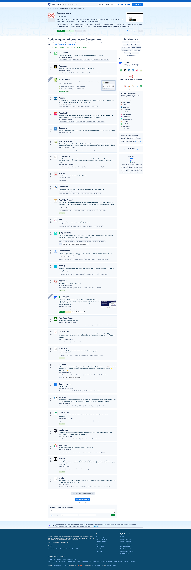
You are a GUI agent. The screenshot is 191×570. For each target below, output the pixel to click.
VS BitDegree (126, 116)
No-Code (52, 559)
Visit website (61, 30)
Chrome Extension (101, 541)
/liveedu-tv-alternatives (55, 428)
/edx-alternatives (53, 218)
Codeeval (116, 26)
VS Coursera (126, 128)
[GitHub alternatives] (55, 459)
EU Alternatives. (71, 44)
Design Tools (70, 559)
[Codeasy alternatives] (55, 365)
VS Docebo (126, 107)
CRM (49, 561)
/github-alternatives (54, 457)
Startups (66, 0)
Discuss (68, 549)
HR (90, 561)
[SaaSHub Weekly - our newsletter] (99, 4)
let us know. (138, 141)
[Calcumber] (55, 80)
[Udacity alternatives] (55, 266)
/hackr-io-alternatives (55, 395)
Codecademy (108, 26)
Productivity (62, 561)
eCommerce (84, 561)
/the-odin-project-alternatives (57, 198)
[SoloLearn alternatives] (55, 446)
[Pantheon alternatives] (55, 66)
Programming (127, 53)
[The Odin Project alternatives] (55, 200)
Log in (51, 515)
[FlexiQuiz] (55, 297)
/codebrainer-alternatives (56, 249)
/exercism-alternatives (55, 346)
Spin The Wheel (96, 565)
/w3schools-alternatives (55, 410)
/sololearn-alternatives (55, 443)
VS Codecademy (127, 100)
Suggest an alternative (82, 499)
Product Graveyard (125, 546)
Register (137, 0)
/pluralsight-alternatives (55, 111)
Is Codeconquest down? (131, 150)
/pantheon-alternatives (55, 64)
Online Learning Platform (127, 50)
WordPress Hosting (131, 55)
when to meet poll (111, 565)
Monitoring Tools (117, 561)
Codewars (126, 26)
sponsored (96, 526)
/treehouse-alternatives (55, 51)
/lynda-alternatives (54, 476)
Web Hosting (135, 53)
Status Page (78, 30)
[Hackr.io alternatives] (55, 398)
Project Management (106, 561)
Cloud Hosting (125, 42)
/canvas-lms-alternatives (56, 329)
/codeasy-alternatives (55, 362)
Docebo (59, 26)
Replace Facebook (125, 539)
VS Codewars (127, 105)
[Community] (102, 4)
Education (133, 42)
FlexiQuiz (130, 163)
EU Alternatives (124, 553)
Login (142, 0)
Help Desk (54, 561)
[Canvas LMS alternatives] (55, 332)
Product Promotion (53, 549)
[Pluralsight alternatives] (55, 113)
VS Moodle (126, 121)
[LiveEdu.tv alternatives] (55, 431)
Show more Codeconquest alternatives (82, 493)
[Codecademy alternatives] (55, 157)
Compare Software (101, 539)
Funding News (100, 546)
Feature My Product (125, 4)
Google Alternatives (125, 541)
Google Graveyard (125, 549)
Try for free (61, 311)
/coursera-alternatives (55, 126)
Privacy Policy (57, 565)
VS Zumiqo (126, 112)
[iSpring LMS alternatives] (55, 233)
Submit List (99, 549)
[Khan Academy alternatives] (55, 142)
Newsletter (99, 551)
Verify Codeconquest (131, 31)
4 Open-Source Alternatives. (59, 44)
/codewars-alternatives (55, 279)
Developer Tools (61, 559)
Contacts (62, 549)
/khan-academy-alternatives (57, 139)
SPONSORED (50, 79)
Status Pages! (100, 544)
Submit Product (137, 4)
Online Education (126, 47)
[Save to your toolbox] (51, 20)
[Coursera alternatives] (55, 128)
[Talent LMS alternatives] (55, 187)
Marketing (69, 561)
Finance (125, 561)
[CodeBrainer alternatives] (55, 251)
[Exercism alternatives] (55, 349)
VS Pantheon (126, 126)
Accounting (76, 561)
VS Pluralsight (127, 114)
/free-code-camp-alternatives (57, 316)
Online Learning (136, 47)
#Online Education (82, 47)
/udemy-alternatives (54, 171)
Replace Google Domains (127, 551)
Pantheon (136, 24)
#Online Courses (71, 47)
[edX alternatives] (55, 220)
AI (48, 559)
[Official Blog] (84, 31)
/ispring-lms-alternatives (56, 231)
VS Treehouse (127, 124)
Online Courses (135, 44)
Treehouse (128, 24)
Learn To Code (126, 44)
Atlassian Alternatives (126, 544)
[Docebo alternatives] (55, 98)
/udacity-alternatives (54, 264)
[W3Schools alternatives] (55, 413)
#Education (62, 47)
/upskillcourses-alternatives (56, 382)
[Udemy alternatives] (55, 174)
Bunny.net (79, 565)
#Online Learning (52, 47)
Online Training (137, 50)
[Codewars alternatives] (55, 281)
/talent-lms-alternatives (55, 185)
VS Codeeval (126, 102)
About (73, 549)
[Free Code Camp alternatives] (55, 319)
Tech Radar (123, 537)
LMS (139, 42)
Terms (64, 565)
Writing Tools (95, 561)
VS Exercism (126, 109)
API (77, 549)
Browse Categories (101, 537)
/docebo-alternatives (55, 96)
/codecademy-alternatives (56, 154)
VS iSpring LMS (127, 119)
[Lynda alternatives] (55, 479)
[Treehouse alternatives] (55, 53)
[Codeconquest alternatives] (51, 15)
